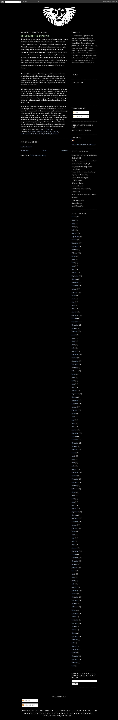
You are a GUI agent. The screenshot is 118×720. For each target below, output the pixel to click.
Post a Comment (26, 147)
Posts (76, 112)
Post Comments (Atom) (38, 155)
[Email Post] (51, 129)
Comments (78, 116)
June (73, 227)
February (75, 253)
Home (45, 150)
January (74, 249)
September (75, 236)
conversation (27, 134)
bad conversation (36, 132)
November (75, 243)
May (73, 223)
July (73, 230)
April (73, 220)
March (74, 217)
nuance (54, 134)
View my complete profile (84, 145)
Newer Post (25, 150)
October (74, 240)
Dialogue (39, 134)
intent (47, 134)
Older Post (64, 150)
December (75, 246)
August (74, 233)
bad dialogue (52, 132)
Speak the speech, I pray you (35, 35)
